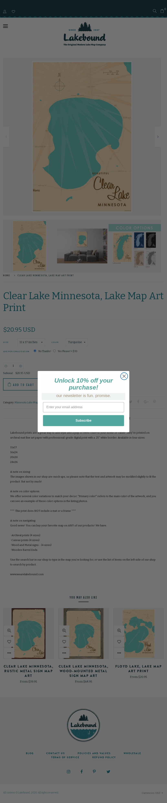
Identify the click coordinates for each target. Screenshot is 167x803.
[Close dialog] (124, 376)
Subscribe (83, 420)
